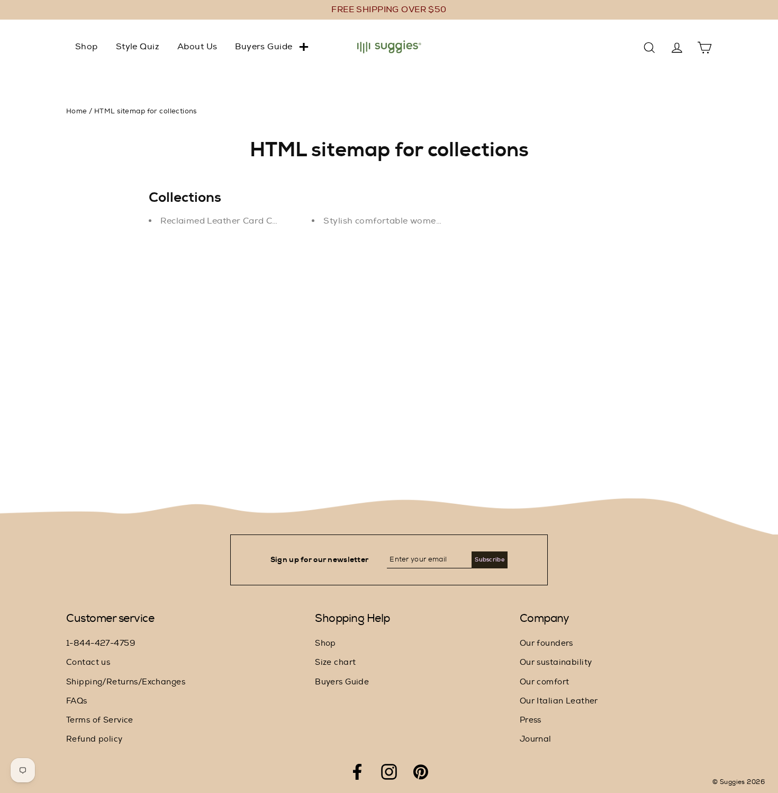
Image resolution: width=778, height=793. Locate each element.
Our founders (546, 643)
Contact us (88, 662)
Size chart (335, 662)
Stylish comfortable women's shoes (399, 221)
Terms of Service (99, 720)
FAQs (76, 701)
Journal (535, 739)
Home (76, 111)
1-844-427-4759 (100, 643)
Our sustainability (556, 662)
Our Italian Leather (559, 701)
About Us (197, 46)
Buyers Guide (263, 46)
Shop (86, 46)
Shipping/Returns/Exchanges (125, 682)
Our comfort (544, 682)
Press (530, 720)
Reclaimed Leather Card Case (223, 221)
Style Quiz (137, 46)
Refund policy (94, 739)
